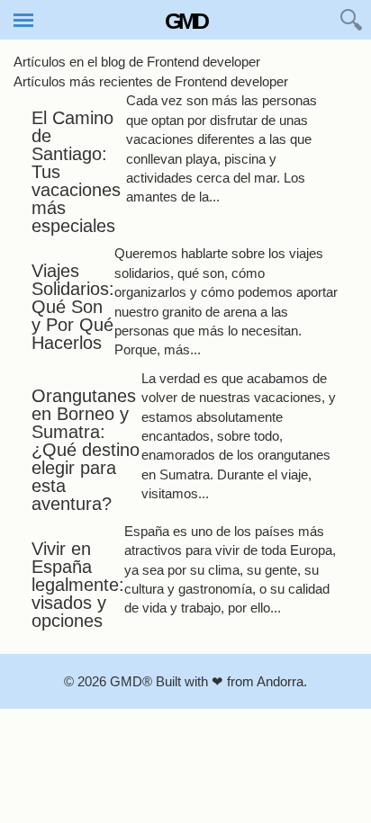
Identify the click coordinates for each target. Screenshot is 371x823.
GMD (185, 20)
